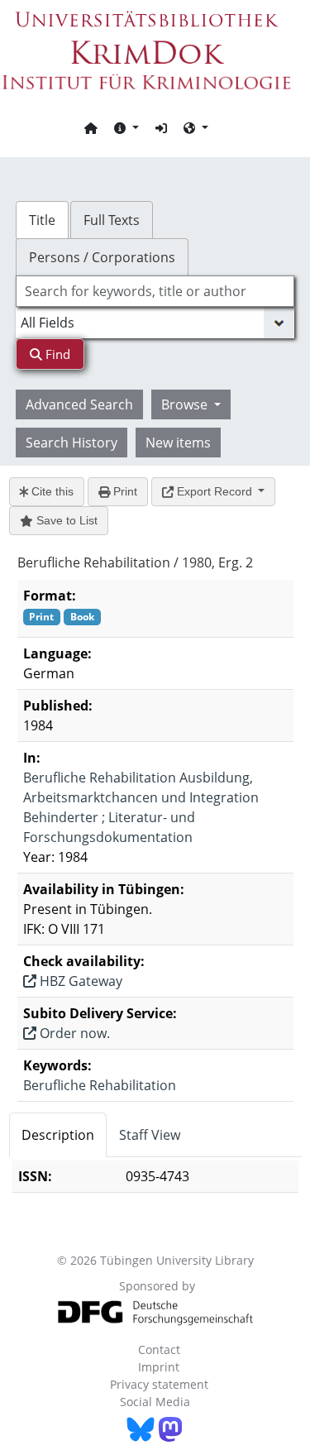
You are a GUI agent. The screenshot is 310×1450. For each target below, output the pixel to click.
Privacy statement (159, 1384)
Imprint (158, 1367)
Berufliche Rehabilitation (99, 1085)
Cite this (51, 491)
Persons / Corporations (102, 257)
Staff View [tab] (149, 1135)
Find (56, 354)
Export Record (214, 491)
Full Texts (111, 220)
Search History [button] (71, 442)
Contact (159, 1349)
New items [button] (178, 442)
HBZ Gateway (79, 981)
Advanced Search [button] (79, 404)
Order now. (73, 1033)
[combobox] (155, 291)
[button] (126, 127)
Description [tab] (57, 1135)
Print (123, 491)
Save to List (65, 520)
